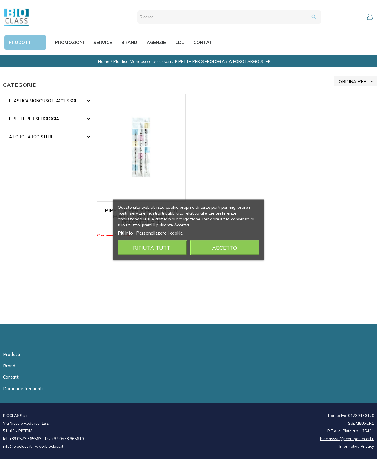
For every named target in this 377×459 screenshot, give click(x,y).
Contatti (11, 377)
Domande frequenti (23, 388)
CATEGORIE (19, 84)
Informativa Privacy (356, 446)
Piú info (125, 233)
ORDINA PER (357, 81)
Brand (9, 366)
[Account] (370, 17)
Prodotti (11, 354)
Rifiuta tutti (152, 247)
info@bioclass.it (17, 446)
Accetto (224, 247)
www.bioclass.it (49, 446)
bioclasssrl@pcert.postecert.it (347, 438)
